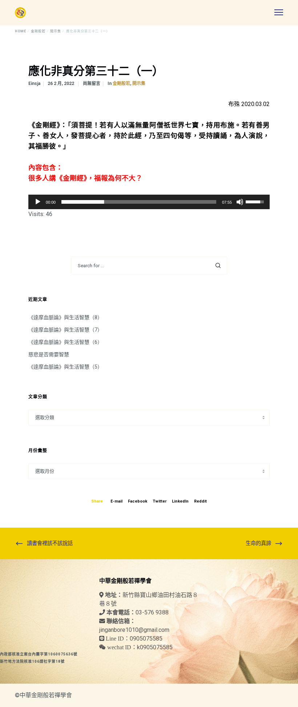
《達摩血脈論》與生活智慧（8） (65, 317)
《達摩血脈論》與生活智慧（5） (65, 367)
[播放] (37, 202)
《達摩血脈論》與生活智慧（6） (65, 342)
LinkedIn (180, 501)
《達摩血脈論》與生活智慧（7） (65, 330)
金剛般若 (121, 83)
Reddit (200, 501)
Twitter (159, 501)
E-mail (116, 501)
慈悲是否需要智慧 (48, 354)
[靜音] (239, 202)
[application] (149, 202)
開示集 (138, 83)
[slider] (138, 202)
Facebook (137, 501)
